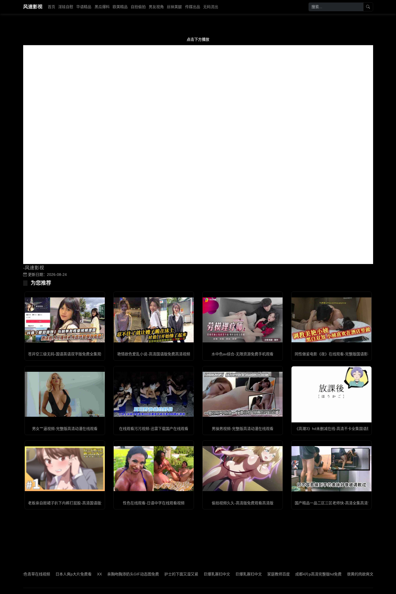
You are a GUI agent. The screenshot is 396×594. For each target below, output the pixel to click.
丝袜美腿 (174, 7)
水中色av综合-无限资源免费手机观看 (242, 354)
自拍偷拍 (138, 7)
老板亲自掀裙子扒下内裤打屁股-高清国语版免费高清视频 (76, 503)
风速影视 (33, 6)
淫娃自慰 (65, 7)
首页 (51, 7)
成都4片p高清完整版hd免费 (229, 574)
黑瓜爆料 (102, 7)
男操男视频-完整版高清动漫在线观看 (242, 428)
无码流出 (210, 7)
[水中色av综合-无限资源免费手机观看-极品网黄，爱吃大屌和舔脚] (243, 319)
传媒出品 (192, 7)
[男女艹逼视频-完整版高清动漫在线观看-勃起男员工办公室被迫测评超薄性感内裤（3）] (65, 394)
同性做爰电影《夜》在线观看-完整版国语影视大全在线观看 (344, 354)
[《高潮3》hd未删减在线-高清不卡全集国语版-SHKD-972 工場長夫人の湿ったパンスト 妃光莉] (331, 394)
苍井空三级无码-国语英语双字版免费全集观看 (66, 354)
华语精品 (83, 7)
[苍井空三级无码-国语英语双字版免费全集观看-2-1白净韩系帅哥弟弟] (65, 319)
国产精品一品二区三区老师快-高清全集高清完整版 (337, 503)
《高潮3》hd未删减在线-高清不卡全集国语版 (332, 428)
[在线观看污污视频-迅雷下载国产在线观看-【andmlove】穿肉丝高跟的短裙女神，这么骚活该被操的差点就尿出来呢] (154, 394)
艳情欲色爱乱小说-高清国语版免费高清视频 (153, 354)
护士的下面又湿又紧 (92, 574)
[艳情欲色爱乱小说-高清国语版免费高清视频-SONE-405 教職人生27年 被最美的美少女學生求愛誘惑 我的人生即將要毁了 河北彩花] (154, 319)
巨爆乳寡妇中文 (127, 574)
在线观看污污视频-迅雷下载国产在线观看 (153, 428)
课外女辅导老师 (368, 574)
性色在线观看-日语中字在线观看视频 (154, 503)
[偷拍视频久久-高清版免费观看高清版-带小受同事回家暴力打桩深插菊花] (243, 468)
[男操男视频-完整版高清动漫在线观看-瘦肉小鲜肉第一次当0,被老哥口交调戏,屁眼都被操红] (243, 394)
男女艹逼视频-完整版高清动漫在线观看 (65, 428)
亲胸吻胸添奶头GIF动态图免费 (44, 574)
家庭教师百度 (189, 574)
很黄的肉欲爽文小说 (275, 574)
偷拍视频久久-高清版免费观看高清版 (242, 503)
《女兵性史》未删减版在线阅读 (323, 574)
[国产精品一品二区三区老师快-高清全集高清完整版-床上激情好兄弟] (331, 468)
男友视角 (156, 7)
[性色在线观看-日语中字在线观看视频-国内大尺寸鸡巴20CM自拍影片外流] (154, 468)
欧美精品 (120, 7)
